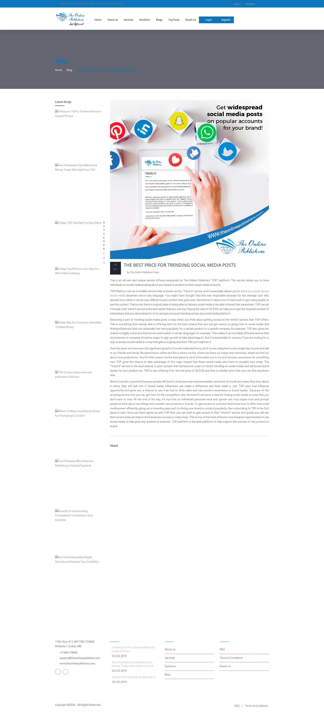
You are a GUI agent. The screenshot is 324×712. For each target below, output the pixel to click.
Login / (236, 3)
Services (128, 19)
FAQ (222, 649)
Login (209, 19)
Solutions (144, 19)
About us (112, 19)
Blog (69, 70)
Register (250, 3)
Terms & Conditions (231, 657)
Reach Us (190, 19)
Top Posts (173, 19)
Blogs (159, 19)
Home (97, 19)
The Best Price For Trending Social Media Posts (180, 265)
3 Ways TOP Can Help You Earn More (134, 677)
